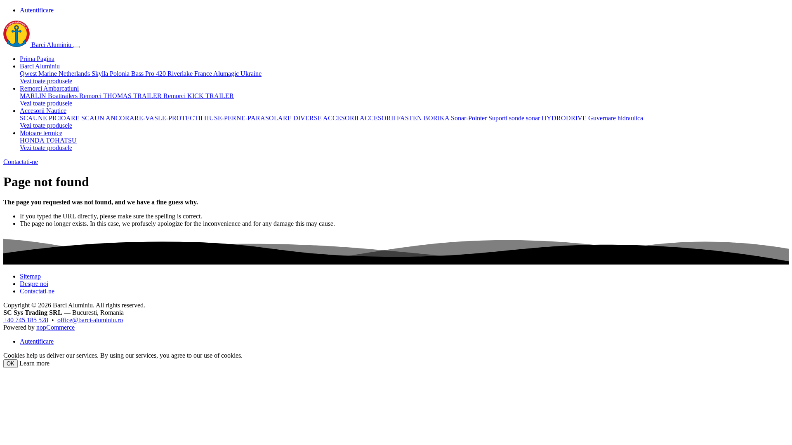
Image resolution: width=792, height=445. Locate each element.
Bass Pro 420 (149, 73)
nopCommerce (55, 327)
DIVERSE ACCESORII (326, 118)
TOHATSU (61, 140)
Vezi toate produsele (46, 80)
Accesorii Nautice (43, 110)
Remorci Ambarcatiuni (49, 88)
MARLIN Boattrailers (49, 95)
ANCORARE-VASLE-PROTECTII (155, 118)
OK (10, 364)
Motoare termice (41, 132)
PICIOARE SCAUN (77, 118)
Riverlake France (190, 73)
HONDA (33, 140)
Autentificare (37, 10)
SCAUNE (34, 118)
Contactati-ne (20, 161)
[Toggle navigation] (76, 47)
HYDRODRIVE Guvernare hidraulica (592, 118)
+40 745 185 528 (25, 319)
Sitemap (30, 276)
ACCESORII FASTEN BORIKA (405, 118)
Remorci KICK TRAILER (198, 95)
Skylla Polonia (111, 73)
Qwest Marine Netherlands (56, 73)
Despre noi (34, 283)
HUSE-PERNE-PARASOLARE (248, 118)
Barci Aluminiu (51, 44)
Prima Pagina (37, 58)
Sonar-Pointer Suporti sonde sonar (496, 118)
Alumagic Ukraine (237, 73)
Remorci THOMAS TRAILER (121, 95)
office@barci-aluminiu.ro (90, 319)
